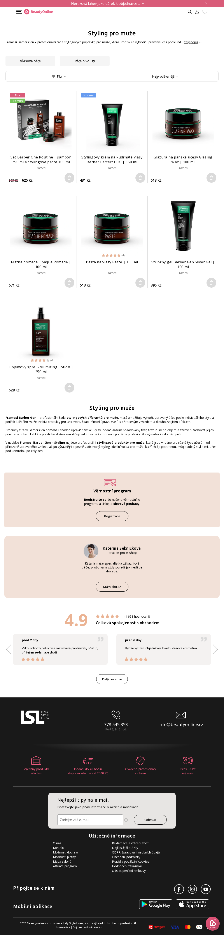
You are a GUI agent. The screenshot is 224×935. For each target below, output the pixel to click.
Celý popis (191, 42)
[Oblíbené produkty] (207, 12)
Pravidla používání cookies (130, 861)
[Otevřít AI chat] (213, 924)
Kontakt (58, 848)
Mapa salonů (62, 861)
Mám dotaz (112, 586)
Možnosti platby (64, 857)
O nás (57, 843)
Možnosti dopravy (66, 852)
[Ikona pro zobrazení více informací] (126, 820)
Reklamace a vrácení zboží (130, 843)
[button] (215, 649)
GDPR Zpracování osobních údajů (136, 852)
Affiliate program (65, 866)
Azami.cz (96, 927)
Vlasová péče (30, 61)
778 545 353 (116, 724)
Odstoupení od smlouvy (129, 871)
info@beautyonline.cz (180, 724)
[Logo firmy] (38, 12)
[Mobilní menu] (18, 11)
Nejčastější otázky (125, 848)
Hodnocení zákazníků (127, 866)
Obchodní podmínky (126, 857)
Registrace (112, 516)
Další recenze (112, 679)
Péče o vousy (85, 61)
